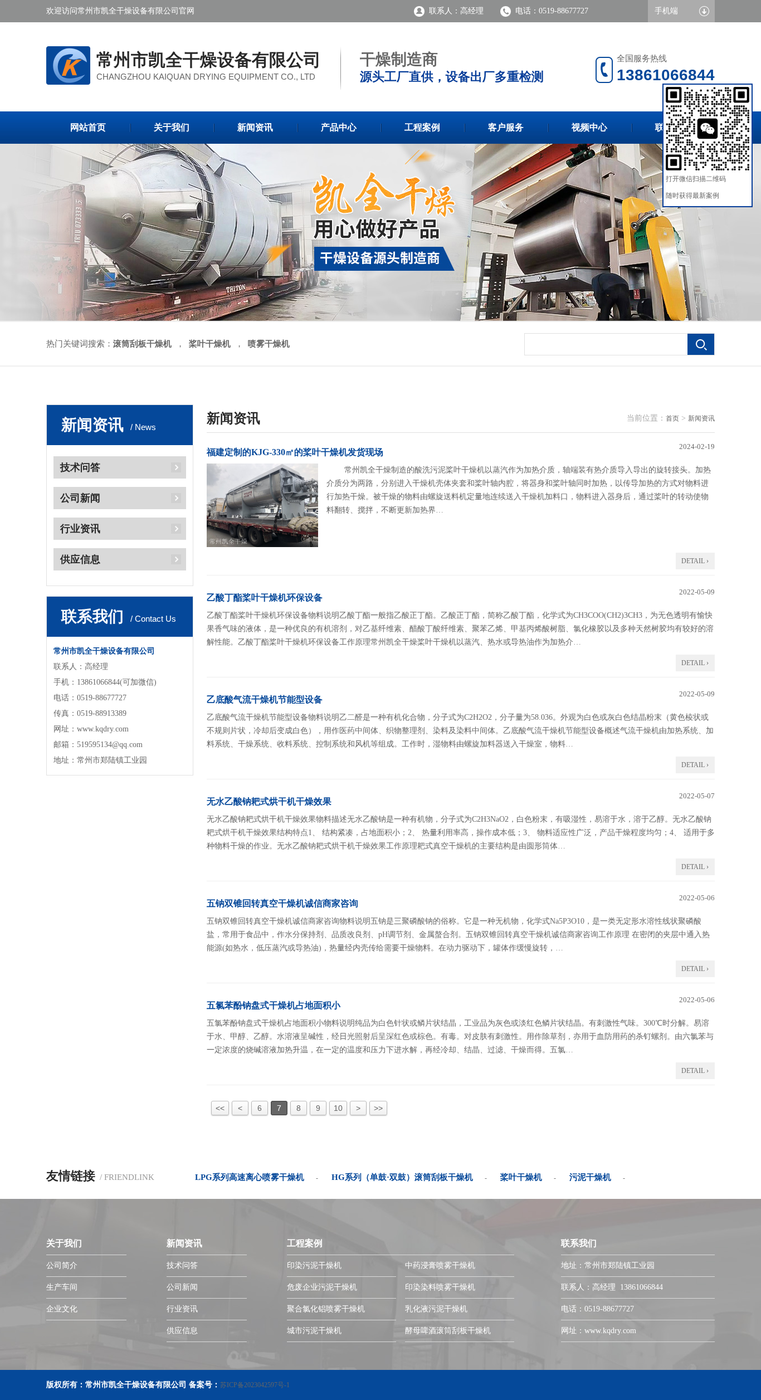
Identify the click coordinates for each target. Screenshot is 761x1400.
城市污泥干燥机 (314, 1330)
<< (220, 1108)
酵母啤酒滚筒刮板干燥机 (448, 1330)
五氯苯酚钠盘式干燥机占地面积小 (273, 1005)
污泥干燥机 (590, 1177)
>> (378, 1108)
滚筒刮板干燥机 (142, 343)
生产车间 (61, 1287)
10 (338, 1108)
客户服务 (506, 127)
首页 (672, 418)
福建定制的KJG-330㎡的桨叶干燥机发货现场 (295, 452)
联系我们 (579, 1243)
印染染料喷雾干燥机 (440, 1287)
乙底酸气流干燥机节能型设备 (265, 699)
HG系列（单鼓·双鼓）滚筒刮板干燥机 (402, 1177)
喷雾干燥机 (269, 343)
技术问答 (80, 467)
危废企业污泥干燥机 (322, 1287)
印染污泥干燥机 (314, 1265)
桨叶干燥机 (210, 343)
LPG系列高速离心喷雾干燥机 (249, 1177)
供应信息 (80, 559)
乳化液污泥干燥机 (436, 1309)
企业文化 (61, 1309)
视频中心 (589, 127)
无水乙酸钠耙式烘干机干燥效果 (269, 801)
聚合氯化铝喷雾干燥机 (326, 1309)
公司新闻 (80, 498)
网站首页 (88, 127)
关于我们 (171, 127)
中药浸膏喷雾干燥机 (440, 1265)
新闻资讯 (255, 127)
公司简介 (61, 1265)
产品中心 (339, 127)
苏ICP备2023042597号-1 (255, 1385)
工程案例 (422, 127)
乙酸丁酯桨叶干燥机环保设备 (265, 597)
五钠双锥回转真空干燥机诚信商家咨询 (282, 903)
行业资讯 (80, 528)
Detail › (695, 561)
